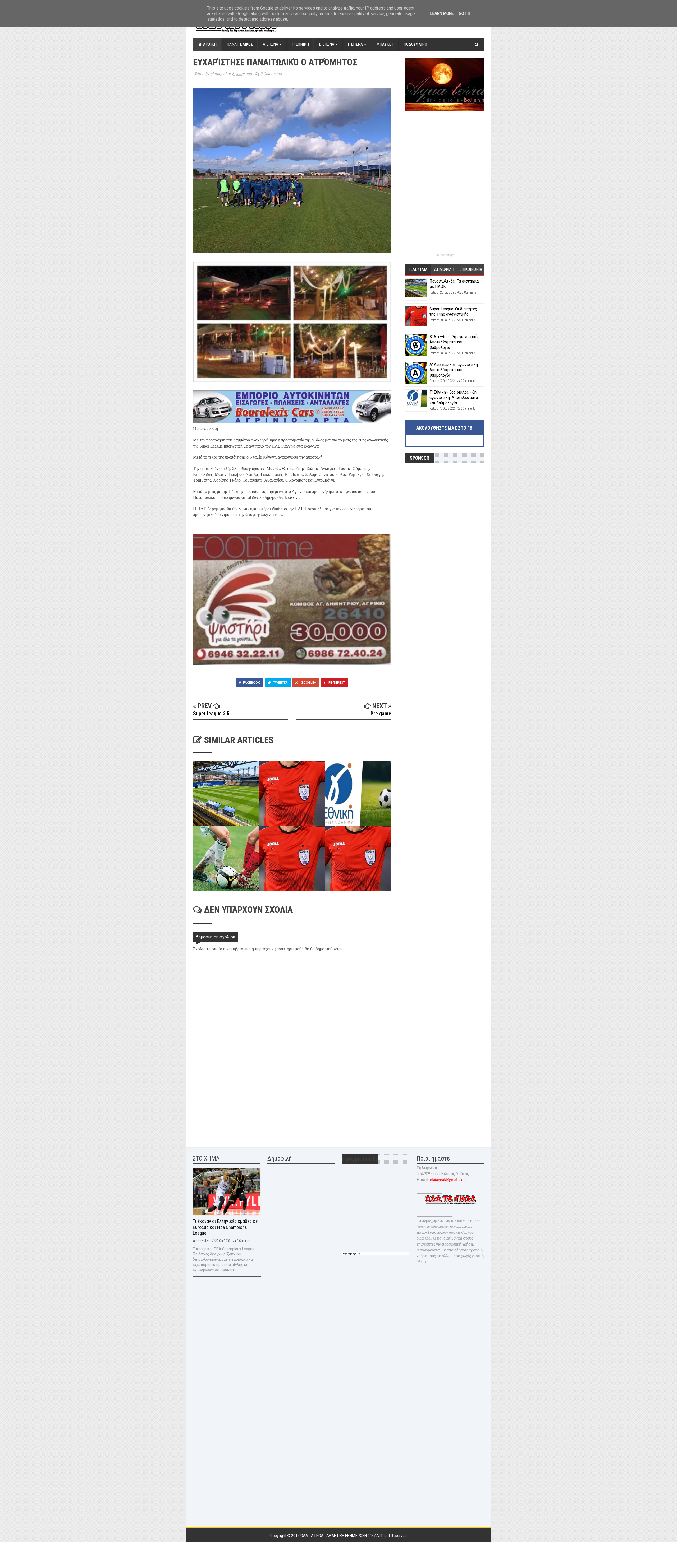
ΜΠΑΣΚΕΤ (385, 44)
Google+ (308, 682)
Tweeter (280, 682)
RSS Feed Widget (444, 255)
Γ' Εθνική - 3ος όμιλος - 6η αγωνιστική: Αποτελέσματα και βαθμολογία (453, 397)
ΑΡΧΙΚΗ (209, 44)
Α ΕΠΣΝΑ (271, 44)
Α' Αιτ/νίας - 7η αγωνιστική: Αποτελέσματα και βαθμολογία (454, 370)
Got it (465, 13)
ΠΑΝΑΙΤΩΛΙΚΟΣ (240, 44)
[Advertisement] (232, 1103)
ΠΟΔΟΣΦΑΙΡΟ (415, 44)
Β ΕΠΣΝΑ (327, 44)
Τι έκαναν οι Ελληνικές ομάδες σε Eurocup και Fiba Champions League (225, 1227)
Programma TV (351, 1253)
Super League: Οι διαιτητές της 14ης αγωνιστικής (453, 311)
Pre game (380, 713)
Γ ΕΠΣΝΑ (356, 44)
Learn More (442, 13)
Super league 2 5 (211, 713)
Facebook (251, 682)
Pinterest (336, 682)
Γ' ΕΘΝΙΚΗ (300, 44)
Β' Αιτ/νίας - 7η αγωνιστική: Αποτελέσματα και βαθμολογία (453, 342)
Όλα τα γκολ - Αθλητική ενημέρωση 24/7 (338, 1536)
